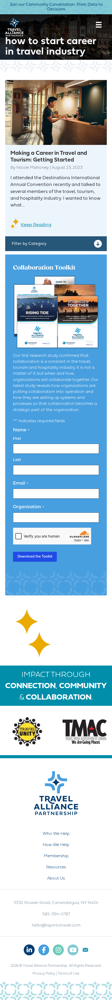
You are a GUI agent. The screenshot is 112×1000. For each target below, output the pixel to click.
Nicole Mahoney (32, 168)
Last (17, 460)
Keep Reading (36, 225)
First (17, 439)
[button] (56, 243)
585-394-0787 (56, 914)
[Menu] (98, 24)
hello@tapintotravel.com (56, 925)
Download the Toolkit (34, 557)
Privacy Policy (44, 974)
